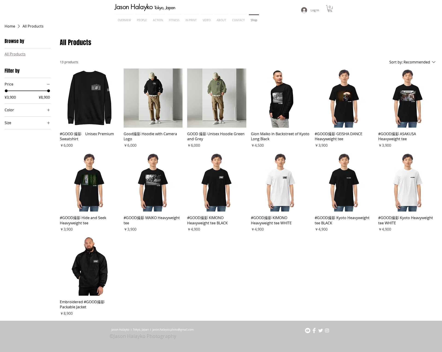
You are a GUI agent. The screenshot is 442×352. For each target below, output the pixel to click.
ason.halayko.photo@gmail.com (173, 329)
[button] (330, 8)
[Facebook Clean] (314, 330)
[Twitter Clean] (320, 330)
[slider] (6, 91)
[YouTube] (307, 330)
